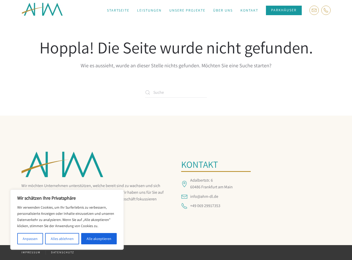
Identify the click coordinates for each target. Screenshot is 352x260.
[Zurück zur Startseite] (42, 10)
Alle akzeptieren (99, 238)
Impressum (30, 252)
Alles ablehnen (62, 238)
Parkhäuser (284, 10)
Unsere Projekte (187, 10)
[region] (67, 220)
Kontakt (249, 10)
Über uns (223, 10)
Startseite (118, 10)
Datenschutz (62, 252)
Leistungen (149, 10)
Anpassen (30, 238)
